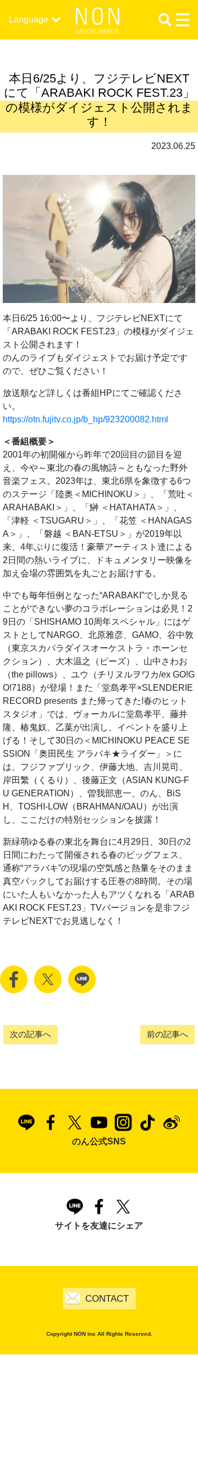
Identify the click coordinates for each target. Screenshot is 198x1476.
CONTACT (107, 1298)
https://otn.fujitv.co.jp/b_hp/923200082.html (85, 419)
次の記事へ (30, 1034)
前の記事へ (167, 1034)
